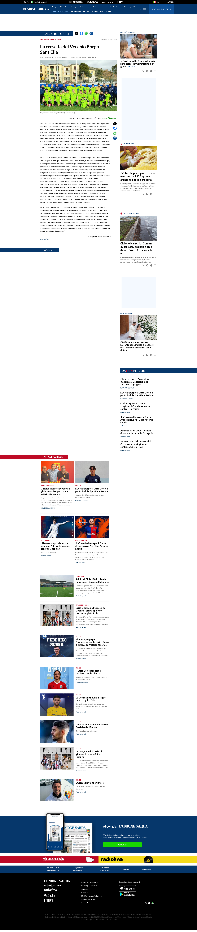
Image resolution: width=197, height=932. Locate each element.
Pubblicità (84, 889)
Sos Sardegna (76, 11)
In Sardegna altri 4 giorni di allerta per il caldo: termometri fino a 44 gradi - (138, 64)
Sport (112, 7)
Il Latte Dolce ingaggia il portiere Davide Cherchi (88, 672)
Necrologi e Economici (89, 886)
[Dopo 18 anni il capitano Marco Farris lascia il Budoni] (57, 731)
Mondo (88, 7)
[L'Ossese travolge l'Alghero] (57, 790)
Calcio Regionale (57, 33)
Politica (95, 7)
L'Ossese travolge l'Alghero (90, 782)
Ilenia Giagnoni (125, 437)
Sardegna (74, 7)
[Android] (136, 894)
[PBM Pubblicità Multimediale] (120, 2)
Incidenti (86, 11)
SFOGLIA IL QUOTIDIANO (161, 9)
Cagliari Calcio (97, 11)
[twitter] (25, 2)
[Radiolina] (92, 2)
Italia (82, 7)
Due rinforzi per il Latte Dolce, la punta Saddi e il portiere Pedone (136, 394)
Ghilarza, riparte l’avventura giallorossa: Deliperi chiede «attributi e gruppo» (134, 382)
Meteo (135, 7)
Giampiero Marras (126, 399)
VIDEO (131, 66)
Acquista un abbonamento (78, 869)
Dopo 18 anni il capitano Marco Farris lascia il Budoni (92, 726)
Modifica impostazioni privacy (91, 896)
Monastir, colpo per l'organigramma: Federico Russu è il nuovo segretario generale (92, 642)
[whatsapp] (32, 2)
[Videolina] (76, 2)
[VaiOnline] (107, 2)
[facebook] (28, 2)
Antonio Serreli (125, 412)
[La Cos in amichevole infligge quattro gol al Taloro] (57, 704)
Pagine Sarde (146, 869)
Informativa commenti (89, 899)
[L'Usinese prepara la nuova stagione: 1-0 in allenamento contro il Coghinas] (57, 527)
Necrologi (127, 7)
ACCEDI (170, 2)
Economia (104, 7)
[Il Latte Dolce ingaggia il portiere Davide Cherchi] (57, 678)
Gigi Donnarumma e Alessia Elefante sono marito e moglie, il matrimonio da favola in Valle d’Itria (137, 346)
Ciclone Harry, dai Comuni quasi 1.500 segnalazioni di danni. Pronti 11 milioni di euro (136, 248)
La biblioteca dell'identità (104, 869)
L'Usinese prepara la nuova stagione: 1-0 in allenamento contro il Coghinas (135, 406)
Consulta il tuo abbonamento (53, 869)
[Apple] (136, 888)
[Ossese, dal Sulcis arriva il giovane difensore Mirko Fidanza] (57, 758)
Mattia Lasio (45, 239)
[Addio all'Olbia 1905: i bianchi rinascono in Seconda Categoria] (57, 586)
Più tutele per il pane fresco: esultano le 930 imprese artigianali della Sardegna (137, 176)
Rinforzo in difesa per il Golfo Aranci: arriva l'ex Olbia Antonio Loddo (136, 420)
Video (67, 7)
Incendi (108, 11)
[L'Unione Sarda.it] (36, 9)
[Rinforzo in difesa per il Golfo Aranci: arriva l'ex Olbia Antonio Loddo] (92, 527)
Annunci (119, 7)
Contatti (84, 892)
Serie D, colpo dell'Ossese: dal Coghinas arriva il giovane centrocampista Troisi (135, 444)
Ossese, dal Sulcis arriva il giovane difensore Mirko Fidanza (89, 754)
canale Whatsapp (109, 118)
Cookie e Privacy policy (89, 882)
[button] (76, 33)
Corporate (85, 903)
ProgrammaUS (57, 7)
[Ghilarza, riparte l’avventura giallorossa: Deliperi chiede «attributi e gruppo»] (57, 472)
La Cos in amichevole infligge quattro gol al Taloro (91, 699)
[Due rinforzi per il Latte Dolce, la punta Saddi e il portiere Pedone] (92, 472)
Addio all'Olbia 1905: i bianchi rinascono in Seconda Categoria (136, 432)
